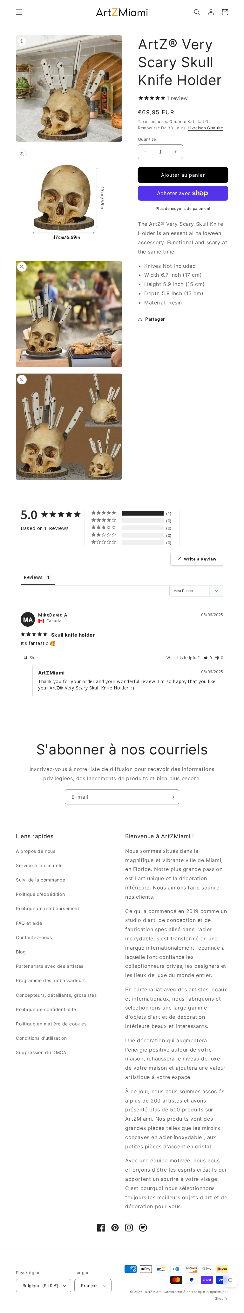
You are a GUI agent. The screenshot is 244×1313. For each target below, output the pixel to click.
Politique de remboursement (47, 908)
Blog (21, 951)
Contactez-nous (34, 937)
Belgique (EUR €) (40, 1285)
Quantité (147, 139)
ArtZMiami (153, 1292)
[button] (19, 12)
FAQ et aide (29, 923)
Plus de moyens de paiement (183, 208)
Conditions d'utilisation (41, 1038)
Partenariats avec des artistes (50, 966)
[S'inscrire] (172, 796)
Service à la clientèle (39, 865)
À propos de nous (36, 851)
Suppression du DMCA (41, 1052)
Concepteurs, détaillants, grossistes (56, 995)
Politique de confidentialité (46, 1009)
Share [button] (35, 657)
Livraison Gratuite (205, 127)
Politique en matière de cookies (51, 1023)
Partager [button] (155, 319)
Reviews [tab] (33, 577)
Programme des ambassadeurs (51, 980)
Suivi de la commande (40, 879)
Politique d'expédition (40, 894)
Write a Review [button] (200, 559)
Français (89, 1285)
